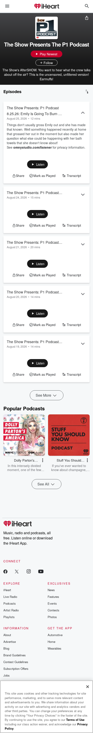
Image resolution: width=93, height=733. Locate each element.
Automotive (55, 635)
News (51, 590)
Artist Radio (11, 610)
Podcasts (9, 603)
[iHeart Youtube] (41, 571)
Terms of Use (75, 719)
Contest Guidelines (15, 662)
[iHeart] (46, 6)
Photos (52, 617)
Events (52, 603)
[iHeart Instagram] (29, 571)
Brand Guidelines (14, 655)
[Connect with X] (17, 571)
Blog (6, 648)
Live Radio (10, 596)
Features (53, 596)
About (7, 635)
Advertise (9, 641)
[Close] (88, 687)
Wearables (54, 648)
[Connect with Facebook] (5, 571)
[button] (37, 164)
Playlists (9, 617)
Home (51, 641)
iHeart (7, 590)
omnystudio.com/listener (32, 147)
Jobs (6, 675)
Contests (53, 610)
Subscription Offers (15, 668)
